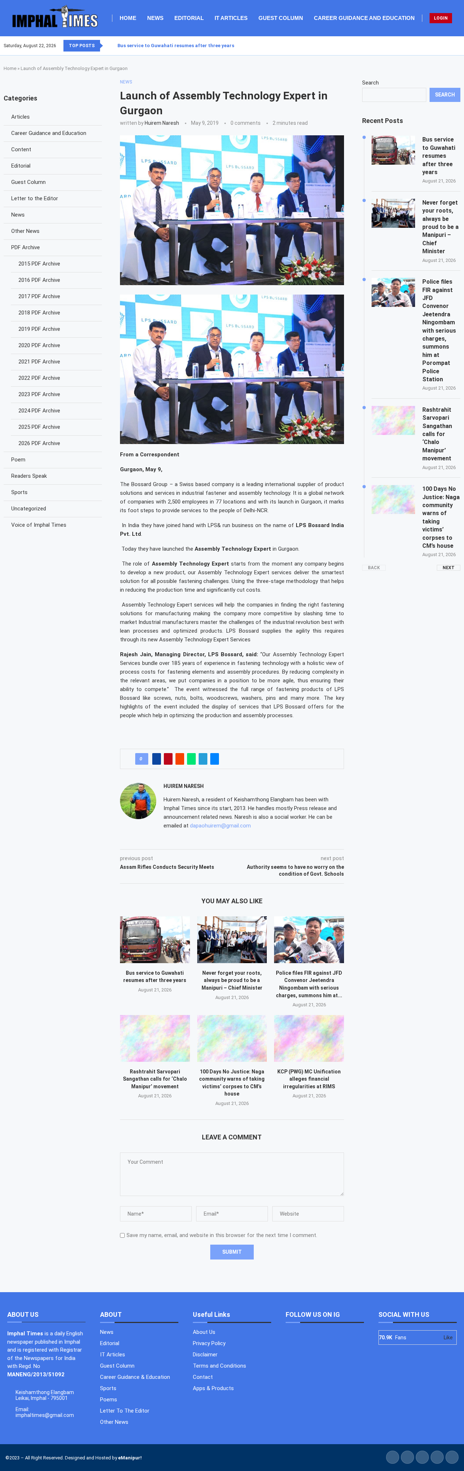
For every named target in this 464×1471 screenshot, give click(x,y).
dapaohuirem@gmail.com (220, 825)
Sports (19, 492)
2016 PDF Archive (39, 280)
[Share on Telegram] (203, 759)
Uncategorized (28, 508)
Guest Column (280, 18)
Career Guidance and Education (364, 18)
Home (128, 18)
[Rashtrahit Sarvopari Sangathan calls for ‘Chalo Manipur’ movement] (155, 1038)
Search (370, 82)
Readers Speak (29, 476)
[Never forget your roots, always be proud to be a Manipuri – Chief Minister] (232, 939)
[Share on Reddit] (179, 759)
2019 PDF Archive (39, 329)
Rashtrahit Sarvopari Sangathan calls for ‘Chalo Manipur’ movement (155, 1079)
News (155, 18)
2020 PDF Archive (39, 345)
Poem (18, 459)
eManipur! (130, 1457)
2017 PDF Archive (39, 296)
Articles (20, 117)
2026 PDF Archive (39, 443)
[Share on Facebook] (156, 759)
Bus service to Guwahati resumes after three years (175, 45)
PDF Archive (25, 247)
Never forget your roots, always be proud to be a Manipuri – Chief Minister (232, 980)
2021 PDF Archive (39, 361)
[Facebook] (442, 45)
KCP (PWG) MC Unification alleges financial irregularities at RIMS (309, 1079)
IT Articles (231, 18)
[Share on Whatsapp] (191, 759)
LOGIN (441, 18)
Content (21, 149)
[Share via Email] (214, 759)
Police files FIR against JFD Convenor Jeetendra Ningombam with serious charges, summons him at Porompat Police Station (439, 330)
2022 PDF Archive (39, 378)
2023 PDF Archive (39, 394)
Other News (25, 231)
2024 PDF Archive (39, 410)
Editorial (189, 18)
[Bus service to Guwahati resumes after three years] (155, 939)
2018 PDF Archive (39, 312)
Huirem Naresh (162, 123)
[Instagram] (451, 45)
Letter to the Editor (34, 198)
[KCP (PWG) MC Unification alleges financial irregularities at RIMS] (309, 1038)
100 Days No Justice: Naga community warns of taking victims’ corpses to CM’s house (441, 517)
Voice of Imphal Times (38, 525)
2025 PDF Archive (39, 427)
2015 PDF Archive (39, 263)
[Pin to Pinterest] (168, 759)
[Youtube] (455, 45)
